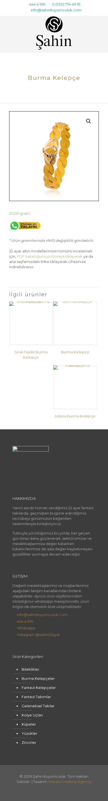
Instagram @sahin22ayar (38, 634)
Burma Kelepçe (75, 352)
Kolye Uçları (32, 715)
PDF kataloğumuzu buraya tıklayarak (50, 256)
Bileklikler (30, 669)
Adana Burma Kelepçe (75, 416)
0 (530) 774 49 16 (66, 4)
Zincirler (29, 742)
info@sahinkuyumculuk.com (56, 10)
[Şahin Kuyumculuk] (54, 33)
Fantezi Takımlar (36, 696)
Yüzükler (29, 733)
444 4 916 (37, 4)
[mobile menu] (100, 27)
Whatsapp (26, 628)
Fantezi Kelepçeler (39, 687)
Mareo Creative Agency (70, 781)
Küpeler (29, 724)
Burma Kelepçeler (38, 678)
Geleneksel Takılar (38, 706)
